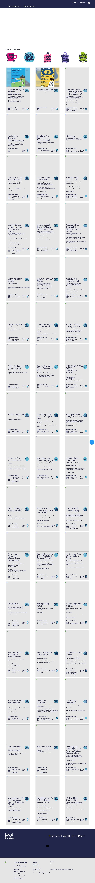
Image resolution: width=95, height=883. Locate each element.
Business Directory (14, 6)
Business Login (83, 2)
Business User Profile (19, 876)
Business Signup (83, 6)
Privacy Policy (17, 869)
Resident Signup (64, 6)
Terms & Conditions (19, 871)
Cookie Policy (17, 874)
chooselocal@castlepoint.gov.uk (41, 873)
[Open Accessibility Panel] (92, 442)
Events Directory (30, 6)
